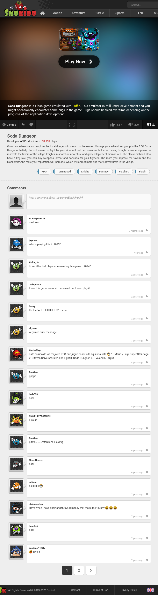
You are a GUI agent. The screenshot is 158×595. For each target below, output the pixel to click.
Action (57, 13)
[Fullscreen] (72, 124)
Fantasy (103, 171)
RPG (44, 171)
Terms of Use (100, 590)
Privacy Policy (129, 590)
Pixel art (124, 171)
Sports (119, 13)
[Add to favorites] (31, 124)
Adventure (78, 13)
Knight (85, 171)
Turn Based (64, 171)
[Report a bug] (23, 124)
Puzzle (99, 13)
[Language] (150, 590)
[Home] (42, 13)
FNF (141, 13)
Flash (142, 171)
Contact (75, 590)
